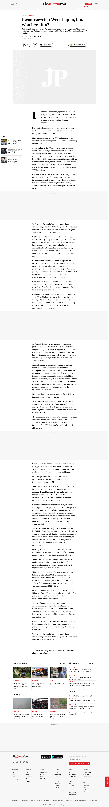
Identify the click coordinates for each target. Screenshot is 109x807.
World (36, 8)
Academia (57, 783)
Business (28, 8)
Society (14, 776)
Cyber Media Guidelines (28, 800)
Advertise (46, 800)
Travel (84, 787)
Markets (28, 781)
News (24, 15)
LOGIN (96, 3)
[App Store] (45, 757)
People (70, 781)
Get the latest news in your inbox (78, 756)
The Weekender (81, 8)
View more (63, 663)
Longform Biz (86, 774)
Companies (29, 776)
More (84, 780)
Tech (27, 774)
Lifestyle (71, 772)
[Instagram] (17, 762)
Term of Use (93, 800)
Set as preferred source (79, 44)
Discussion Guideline (81, 800)
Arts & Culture (72, 776)
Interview (57, 785)
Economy (28, 772)
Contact (39, 800)
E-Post (91, 8)
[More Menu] (12, 4)
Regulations (29, 779)
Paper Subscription (57, 800)
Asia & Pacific (44, 772)
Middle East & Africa (45, 779)
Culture (71, 769)
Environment (72, 792)
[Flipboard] (27, 762)
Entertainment (72, 774)
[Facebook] (20, 762)
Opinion (56, 769)
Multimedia (86, 785)
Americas (42, 774)
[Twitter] (24, 762)
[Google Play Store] (57, 757)
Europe (42, 776)
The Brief (56, 781)
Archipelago (15, 779)
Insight (56, 776)
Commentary (57, 774)
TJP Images (86, 791)
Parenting (71, 785)
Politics (14, 772)
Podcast (56, 787)
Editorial (56, 772)
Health (70, 783)
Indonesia (18, 8)
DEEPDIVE (60, 8)
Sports (84, 789)
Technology (72, 779)
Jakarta (14, 774)
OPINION (43, 8)
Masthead (15, 800)
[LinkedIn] (13, 762)
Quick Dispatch (87, 772)
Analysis (56, 779)
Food (70, 787)
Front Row (70, 8)
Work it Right (72, 794)
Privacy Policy (69, 800)
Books (70, 790)
